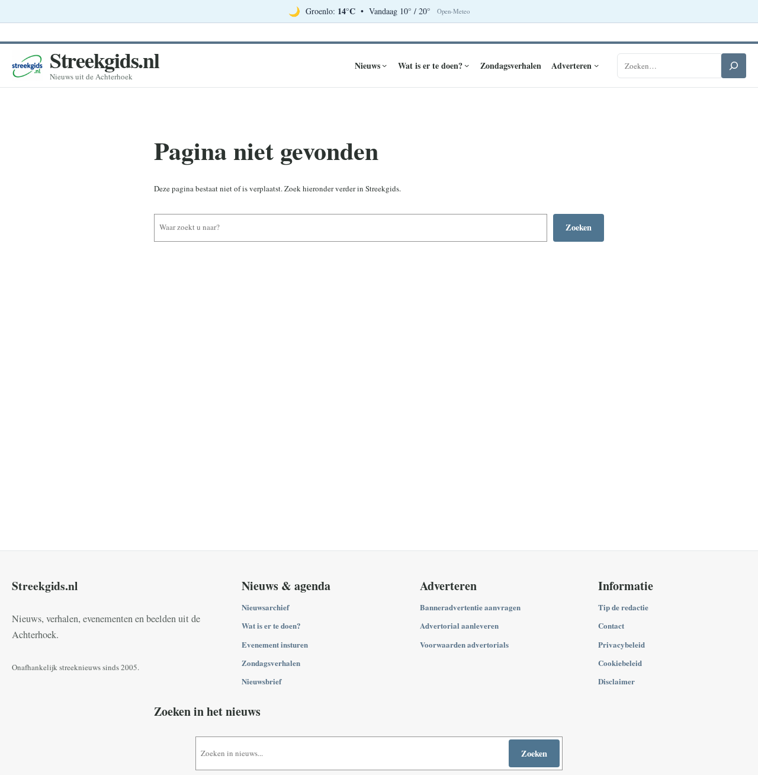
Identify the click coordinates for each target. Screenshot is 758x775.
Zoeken (579, 227)
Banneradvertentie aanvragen (470, 607)
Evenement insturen (275, 644)
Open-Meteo (453, 11)
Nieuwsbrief (261, 681)
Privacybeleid (621, 644)
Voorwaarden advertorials (464, 644)
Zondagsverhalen (271, 662)
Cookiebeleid (620, 662)
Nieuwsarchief (265, 607)
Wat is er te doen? (271, 625)
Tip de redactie (623, 607)
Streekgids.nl (104, 59)
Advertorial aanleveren (459, 625)
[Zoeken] (733, 65)
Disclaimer (616, 681)
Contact (611, 625)
